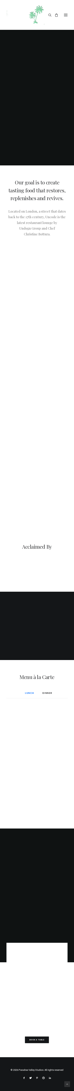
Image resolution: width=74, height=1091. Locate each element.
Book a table (37, 1039)
